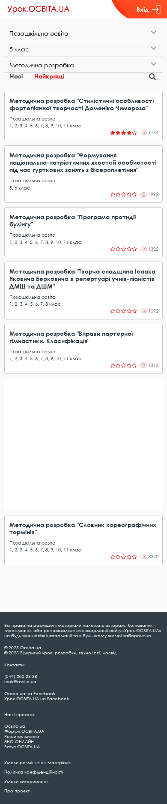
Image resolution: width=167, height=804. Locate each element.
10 (58, 125)
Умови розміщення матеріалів (38, 762)
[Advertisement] (83, 444)
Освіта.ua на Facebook (29, 693)
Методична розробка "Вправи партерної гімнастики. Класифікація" (71, 337)
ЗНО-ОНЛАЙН (19, 741)
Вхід (143, 9)
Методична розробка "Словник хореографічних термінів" (82, 528)
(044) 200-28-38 (20, 676)
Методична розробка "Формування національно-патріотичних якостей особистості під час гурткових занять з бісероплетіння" (82, 162)
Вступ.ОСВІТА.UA (22, 746)
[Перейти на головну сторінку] (38, 9)
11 (66, 125)
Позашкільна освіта (32, 118)
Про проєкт (17, 790)
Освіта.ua (14, 726)
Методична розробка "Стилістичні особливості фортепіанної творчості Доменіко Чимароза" (81, 104)
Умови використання (26, 781)
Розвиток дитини (21, 736)
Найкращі (49, 76)
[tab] (83, 33)
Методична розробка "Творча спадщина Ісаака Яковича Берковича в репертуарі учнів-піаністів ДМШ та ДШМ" (82, 278)
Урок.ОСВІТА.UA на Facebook (36, 698)
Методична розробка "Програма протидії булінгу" (72, 220)
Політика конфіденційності (33, 771)
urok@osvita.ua (20, 681)
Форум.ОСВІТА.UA (24, 731)
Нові (16, 76)
